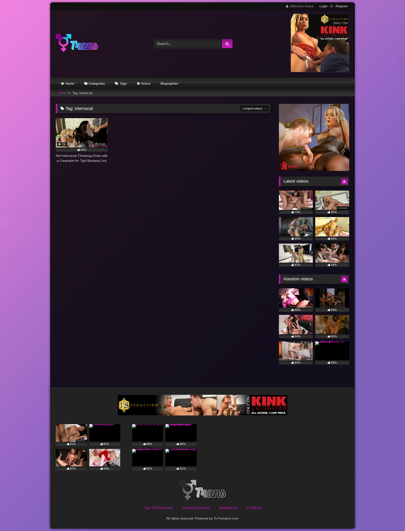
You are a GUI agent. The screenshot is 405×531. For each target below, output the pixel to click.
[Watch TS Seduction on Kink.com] (320, 71)
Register (342, 6)
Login (323, 6)
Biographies (169, 83)
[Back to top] (390, 517)
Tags (123, 83)
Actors (145, 83)
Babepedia (228, 508)
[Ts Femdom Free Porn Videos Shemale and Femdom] (77, 43)
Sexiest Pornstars (196, 508)
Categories (97, 83)
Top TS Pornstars (158, 508)
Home (69, 83)
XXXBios (253, 508)
